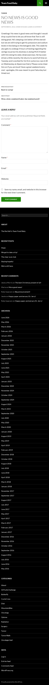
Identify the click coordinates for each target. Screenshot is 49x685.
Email (4, 168)
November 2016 (7, 541)
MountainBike (6, 608)
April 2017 (5, 518)
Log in (3, 657)
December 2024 (7, 386)
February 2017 (7, 527)
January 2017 (6, 532)
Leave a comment (35, 27)
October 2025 (6, 349)
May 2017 (5, 514)
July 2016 (5, 559)
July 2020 (5, 418)
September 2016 (7, 550)
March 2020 (6, 427)
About (3, 585)
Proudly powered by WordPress (11, 682)
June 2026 (5, 317)
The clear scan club (8, 257)
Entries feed (6, 661)
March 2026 (6, 327)
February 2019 (7, 450)
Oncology (5, 613)
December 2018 (7, 454)
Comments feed (7, 666)
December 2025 (7, 340)
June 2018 (5, 473)
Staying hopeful (7, 261)
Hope (3, 248)
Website (5, 179)
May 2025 (5, 372)
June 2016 (5, 564)
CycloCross (5, 599)
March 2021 (6, 409)
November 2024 (7, 390)
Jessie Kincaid (21, 27)
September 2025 (7, 354)
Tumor (4, 13)
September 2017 (7, 496)
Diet (3, 603)
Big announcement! (22, 292)
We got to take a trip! (9, 252)
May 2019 (5, 441)
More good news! (15, 287)
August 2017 (6, 500)
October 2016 (6, 546)
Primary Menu (46, 3)
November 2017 (7, 491)
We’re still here (7, 266)
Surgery (4, 626)
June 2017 (5, 509)
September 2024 (7, 400)
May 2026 (5, 322)
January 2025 (6, 381)
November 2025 (7, 345)
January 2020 (6, 432)
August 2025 (6, 359)
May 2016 (5, 569)
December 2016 (7, 537)
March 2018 (6, 482)
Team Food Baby (9, 3)
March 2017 (6, 523)
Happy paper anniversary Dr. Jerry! (22, 296)
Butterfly (4, 594)
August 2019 (6, 436)
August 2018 (6, 464)
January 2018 (6, 486)
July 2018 (5, 468)
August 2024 (6, 404)
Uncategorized (7, 640)
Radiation (5, 622)
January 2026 (6, 336)
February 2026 (7, 331)
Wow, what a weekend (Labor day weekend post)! (20, 97)
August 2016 (6, 555)
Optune (4, 617)
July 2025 (5, 363)
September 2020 (7, 413)
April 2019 (5, 445)
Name (4, 157)
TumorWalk (5, 635)
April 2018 (5, 477)
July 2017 (5, 505)
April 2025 (5, 377)
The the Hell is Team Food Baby (13, 231)
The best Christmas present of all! (28, 283)
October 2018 (6, 459)
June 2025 (5, 368)
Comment (6, 125)
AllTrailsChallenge (8, 590)
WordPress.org (7, 670)
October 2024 (6, 395)
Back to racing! (7, 88)
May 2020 (5, 422)
